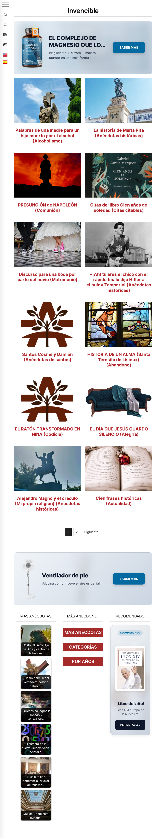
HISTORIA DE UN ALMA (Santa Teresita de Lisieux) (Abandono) (118, 360)
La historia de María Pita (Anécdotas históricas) (119, 133)
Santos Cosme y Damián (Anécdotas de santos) (47, 357)
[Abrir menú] (5, 4)
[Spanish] (5, 62)
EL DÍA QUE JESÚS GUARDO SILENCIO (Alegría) (119, 431)
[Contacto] (5, 45)
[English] (5, 55)
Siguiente (91, 532)
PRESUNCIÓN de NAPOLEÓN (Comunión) (47, 207)
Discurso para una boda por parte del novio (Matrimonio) (47, 277)
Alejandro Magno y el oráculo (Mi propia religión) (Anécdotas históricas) (47, 504)
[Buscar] (5, 24)
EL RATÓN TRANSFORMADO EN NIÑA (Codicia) (47, 431)
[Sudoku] (5, 35)
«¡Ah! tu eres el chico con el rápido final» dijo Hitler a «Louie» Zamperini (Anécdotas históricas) (118, 282)
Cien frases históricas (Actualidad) (119, 501)
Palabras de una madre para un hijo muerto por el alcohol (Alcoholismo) (47, 135)
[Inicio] (5, 14)
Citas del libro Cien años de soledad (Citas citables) (118, 207)
